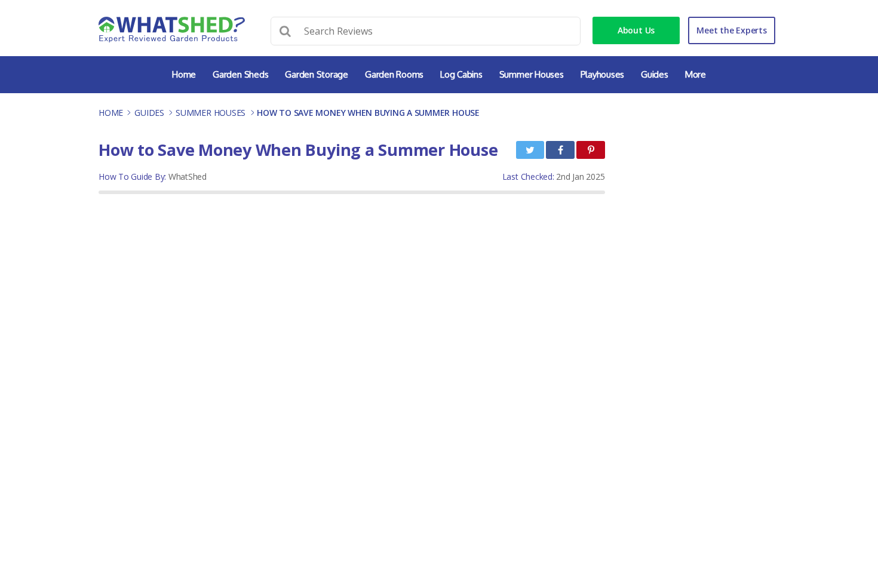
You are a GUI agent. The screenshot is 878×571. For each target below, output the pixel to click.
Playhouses (603, 74)
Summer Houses (531, 74)
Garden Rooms (394, 74)
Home (184, 74)
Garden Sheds (240, 74)
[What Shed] (172, 29)
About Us (636, 30)
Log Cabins (461, 74)
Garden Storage (316, 74)
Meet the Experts (731, 30)
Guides (654, 74)
